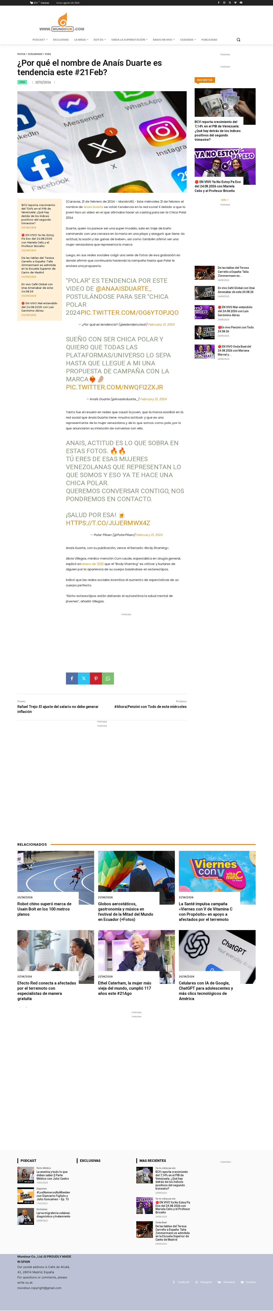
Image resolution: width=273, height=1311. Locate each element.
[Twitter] (230, 3)
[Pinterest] (96, 678)
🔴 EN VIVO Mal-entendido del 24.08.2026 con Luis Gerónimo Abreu (39, 307)
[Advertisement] (126, 644)
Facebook (183, 1282)
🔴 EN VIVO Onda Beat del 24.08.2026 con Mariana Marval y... (234, 350)
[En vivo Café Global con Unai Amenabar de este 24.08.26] (205, 293)
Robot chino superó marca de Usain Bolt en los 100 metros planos (44, 909)
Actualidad (35, 54)
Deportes (42, 1188)
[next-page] (26, 1007)
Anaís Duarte (93, 207)
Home (21, 54)
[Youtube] (241, 3)
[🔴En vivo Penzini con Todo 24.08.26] (205, 332)
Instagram (206, 1282)
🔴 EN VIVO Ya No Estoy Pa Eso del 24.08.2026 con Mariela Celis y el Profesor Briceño (218, 186)
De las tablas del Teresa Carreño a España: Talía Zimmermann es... (233, 271)
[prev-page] (19, 1007)
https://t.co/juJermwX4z (108, 523)
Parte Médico (44, 1168)
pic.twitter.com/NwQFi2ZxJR (114, 387)
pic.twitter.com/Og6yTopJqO (130, 312)
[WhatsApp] (108, 678)
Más (223, 199)
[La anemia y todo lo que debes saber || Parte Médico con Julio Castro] (25, 1175)
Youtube (251, 1282)
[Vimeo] (235, 3)
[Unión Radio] (62, 22)
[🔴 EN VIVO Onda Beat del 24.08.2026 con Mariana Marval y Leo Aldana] (205, 352)
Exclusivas (42, 1209)
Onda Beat (161, 1222)
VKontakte (229, 1282)
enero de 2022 (93, 564)
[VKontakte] (219, 1282)
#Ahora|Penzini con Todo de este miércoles (150, 706)
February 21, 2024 (161, 324)
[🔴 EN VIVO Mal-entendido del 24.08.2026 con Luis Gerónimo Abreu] (205, 312)
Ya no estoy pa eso (165, 1168)
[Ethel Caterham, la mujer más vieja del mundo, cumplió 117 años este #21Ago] (136, 957)
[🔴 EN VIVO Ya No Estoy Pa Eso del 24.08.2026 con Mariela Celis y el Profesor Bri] (225, 166)
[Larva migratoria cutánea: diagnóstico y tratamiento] (25, 1216)
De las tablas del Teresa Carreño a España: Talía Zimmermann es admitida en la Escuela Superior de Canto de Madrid (38, 265)
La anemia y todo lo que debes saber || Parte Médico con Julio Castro (53, 1175)
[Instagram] (224, 3)
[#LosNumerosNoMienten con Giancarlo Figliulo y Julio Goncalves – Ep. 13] (25, 1195)
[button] (238, 39)
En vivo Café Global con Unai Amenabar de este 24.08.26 (37, 288)
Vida (48, 54)
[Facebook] (218, 3)
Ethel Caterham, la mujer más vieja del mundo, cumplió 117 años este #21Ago (124, 988)
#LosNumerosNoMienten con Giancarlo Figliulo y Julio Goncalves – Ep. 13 (53, 1196)
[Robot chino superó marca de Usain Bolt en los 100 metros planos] (55, 878)
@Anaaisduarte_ (124, 288)
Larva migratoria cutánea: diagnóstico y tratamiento (53, 1214)
